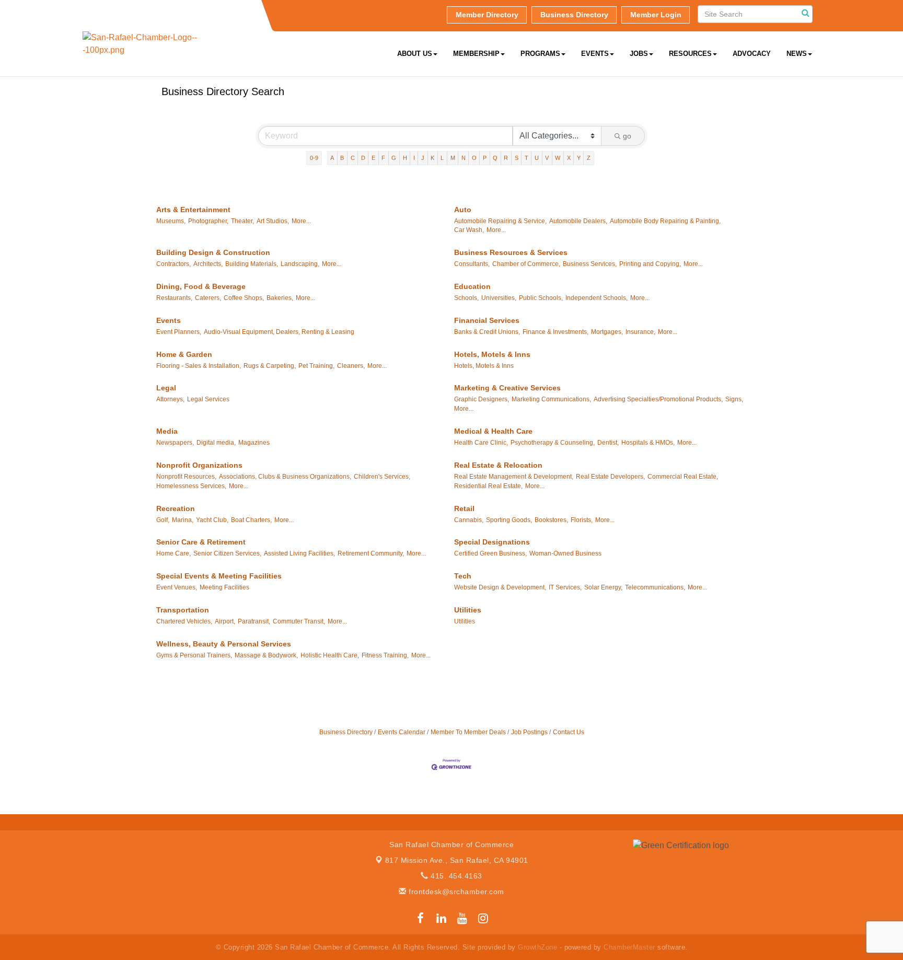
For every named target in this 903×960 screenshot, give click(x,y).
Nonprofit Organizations (199, 465)
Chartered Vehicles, (184, 621)
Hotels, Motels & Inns (492, 354)
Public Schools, (541, 298)
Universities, (498, 298)
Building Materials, (251, 264)
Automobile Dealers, (578, 221)
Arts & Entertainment (193, 209)
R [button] (506, 158)
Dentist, (608, 442)
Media (167, 431)
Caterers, (208, 298)
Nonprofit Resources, (186, 476)
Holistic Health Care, (329, 655)
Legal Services (208, 399)
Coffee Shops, (244, 298)
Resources (690, 53)
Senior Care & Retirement (201, 542)
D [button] (363, 158)
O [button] (474, 158)
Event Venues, (176, 587)
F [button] (383, 158)
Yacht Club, (212, 520)
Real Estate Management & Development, (513, 476)
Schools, (466, 298)
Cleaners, (351, 365)
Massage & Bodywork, (266, 655)
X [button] (569, 158)
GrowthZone (537, 947)
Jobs (639, 53)
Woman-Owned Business (565, 553)
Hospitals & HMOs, (648, 442)
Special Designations (492, 542)
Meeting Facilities (224, 587)
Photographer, (208, 221)
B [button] (342, 158)
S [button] (516, 158)
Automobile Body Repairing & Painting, (665, 221)
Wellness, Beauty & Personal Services (223, 644)
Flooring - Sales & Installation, (198, 365)
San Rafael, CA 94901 (456, 860)
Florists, (582, 520)
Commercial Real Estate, (682, 476)
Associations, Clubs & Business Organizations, (285, 476)
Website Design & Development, (500, 587)
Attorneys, (170, 399)
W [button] (557, 158)
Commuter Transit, (299, 621)
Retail (464, 508)
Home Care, (173, 553)
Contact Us (568, 732)
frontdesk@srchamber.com (455, 891)
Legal (166, 388)
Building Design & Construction (213, 252)
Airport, (225, 621)
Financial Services (486, 320)
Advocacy (752, 53)
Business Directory (346, 732)
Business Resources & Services (511, 252)
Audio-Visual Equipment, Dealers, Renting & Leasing (279, 332)
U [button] (537, 158)
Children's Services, (382, 476)
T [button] (526, 158)
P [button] (485, 158)
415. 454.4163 (455, 876)
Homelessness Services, (191, 486)
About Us (414, 53)
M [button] (452, 158)
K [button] (432, 158)
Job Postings (529, 732)
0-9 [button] (314, 158)
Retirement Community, (371, 553)
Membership (476, 53)
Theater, (242, 221)
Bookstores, (551, 520)
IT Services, (565, 587)
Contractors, (173, 264)
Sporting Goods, (509, 520)
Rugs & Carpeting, (270, 365)
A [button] (332, 158)
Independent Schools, (596, 298)
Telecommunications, (655, 587)
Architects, (208, 264)
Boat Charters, (251, 520)
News (796, 53)
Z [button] (589, 158)
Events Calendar (401, 732)
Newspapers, (175, 442)
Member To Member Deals (468, 732)
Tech (462, 576)
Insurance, (640, 332)
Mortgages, (607, 332)
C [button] (353, 158)
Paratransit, (254, 621)
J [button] (422, 158)
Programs (540, 53)
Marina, (182, 520)
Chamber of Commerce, (526, 264)
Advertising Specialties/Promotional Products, (658, 399)
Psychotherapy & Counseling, (553, 442)
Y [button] (579, 158)
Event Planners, (178, 332)
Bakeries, (280, 298)
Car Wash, (469, 230)
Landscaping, (300, 264)
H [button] (405, 158)
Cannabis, (468, 520)
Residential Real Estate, (488, 486)
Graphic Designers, (481, 399)
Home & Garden (184, 354)
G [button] (393, 158)
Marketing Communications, (551, 399)
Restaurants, (174, 298)
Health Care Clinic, (481, 442)
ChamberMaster (629, 947)
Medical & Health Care (493, 431)
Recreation (175, 508)
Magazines (254, 442)
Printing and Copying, (650, 264)
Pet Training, (316, 365)
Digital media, (216, 442)
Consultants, (472, 264)
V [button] (547, 158)
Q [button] (495, 158)
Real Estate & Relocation (498, 465)
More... (301, 221)
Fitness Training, (385, 655)
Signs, (734, 399)
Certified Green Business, (490, 553)
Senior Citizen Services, (227, 553)
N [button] (463, 158)
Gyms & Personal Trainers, (194, 655)
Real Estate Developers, (610, 476)
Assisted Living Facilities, (299, 553)
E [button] (373, 158)
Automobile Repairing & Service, (500, 221)
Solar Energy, (603, 587)
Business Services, (590, 264)
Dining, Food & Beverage (201, 286)
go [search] (627, 136)
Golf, (162, 520)
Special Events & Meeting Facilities (219, 576)
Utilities (467, 610)
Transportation (182, 610)
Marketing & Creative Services (507, 388)
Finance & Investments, (555, 332)
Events (595, 53)
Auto (462, 209)
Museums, (171, 221)
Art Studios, (273, 221)
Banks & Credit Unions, (487, 332)
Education (472, 286)
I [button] (414, 158)
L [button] (442, 158)
